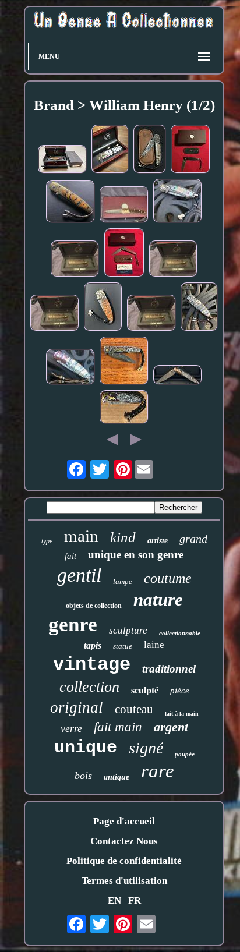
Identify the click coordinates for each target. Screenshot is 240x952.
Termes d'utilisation (124, 880)
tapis (92, 645)
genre (72, 624)
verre (71, 728)
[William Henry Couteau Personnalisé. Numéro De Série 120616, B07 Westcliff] (124, 254)
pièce (179, 690)
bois (83, 775)
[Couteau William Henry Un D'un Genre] (124, 206)
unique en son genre (135, 554)
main (81, 535)
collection (89, 686)
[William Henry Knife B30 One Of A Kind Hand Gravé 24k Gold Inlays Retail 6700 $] (124, 362)
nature (158, 599)
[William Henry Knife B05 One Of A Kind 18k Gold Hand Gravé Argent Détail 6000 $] (124, 408)
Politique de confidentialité (124, 860)
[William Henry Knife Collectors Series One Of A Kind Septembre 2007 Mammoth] (70, 368)
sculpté (144, 690)
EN (114, 900)
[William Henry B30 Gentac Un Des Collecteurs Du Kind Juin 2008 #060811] (190, 150)
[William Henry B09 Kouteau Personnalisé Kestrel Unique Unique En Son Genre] (62, 161)
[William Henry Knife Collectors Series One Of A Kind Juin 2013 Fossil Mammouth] (199, 308)
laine (154, 644)
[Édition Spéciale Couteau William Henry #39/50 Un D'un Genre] (75, 260)
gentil (79, 575)
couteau (134, 709)
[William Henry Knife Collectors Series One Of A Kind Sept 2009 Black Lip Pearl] (177, 202)
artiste (157, 540)
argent (171, 727)
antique (116, 777)
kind (123, 537)
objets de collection (94, 605)
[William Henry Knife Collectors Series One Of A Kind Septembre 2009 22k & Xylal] (103, 308)
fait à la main (182, 713)
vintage (91, 664)
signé (146, 748)
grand (193, 538)
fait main (118, 727)
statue (122, 646)
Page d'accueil (124, 821)
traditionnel (169, 669)
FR (134, 900)
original (76, 707)
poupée (185, 754)
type (46, 541)
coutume (168, 578)
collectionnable (179, 632)
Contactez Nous (124, 841)
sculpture (128, 630)
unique (85, 748)
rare (157, 770)
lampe (122, 581)
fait (70, 556)
